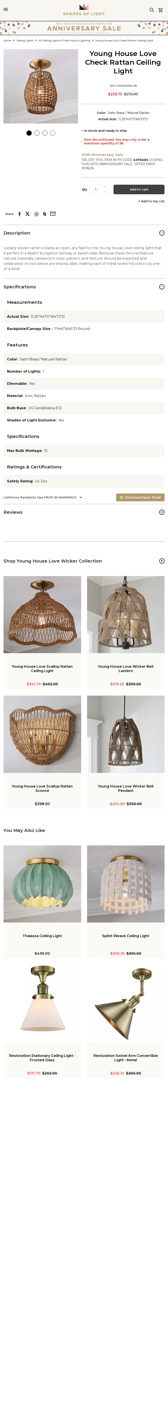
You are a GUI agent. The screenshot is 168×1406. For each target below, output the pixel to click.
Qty (84, 189)
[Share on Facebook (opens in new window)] (19, 214)
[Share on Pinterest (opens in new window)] (36, 214)
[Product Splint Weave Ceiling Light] (126, 884)
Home (7, 40)
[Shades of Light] (84, 9)
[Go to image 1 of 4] (29, 133)
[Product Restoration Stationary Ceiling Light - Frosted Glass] (42, 1003)
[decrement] (104, 191)
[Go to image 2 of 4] (37, 133)
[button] (41, 86)
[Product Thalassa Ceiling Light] (42, 884)
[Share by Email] (53, 213)
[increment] (104, 187)
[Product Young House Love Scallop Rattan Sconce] (42, 734)
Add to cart (139, 189)
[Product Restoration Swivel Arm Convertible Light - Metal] (126, 1003)
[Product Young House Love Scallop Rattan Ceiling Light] (42, 614)
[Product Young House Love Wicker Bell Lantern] (126, 614)
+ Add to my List (151, 201)
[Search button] (152, 10)
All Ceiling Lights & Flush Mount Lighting (64, 40)
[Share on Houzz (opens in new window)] (44, 214)
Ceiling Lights (24, 40)
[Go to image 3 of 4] (44, 133)
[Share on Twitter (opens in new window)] (27, 213)
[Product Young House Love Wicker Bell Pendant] (126, 734)
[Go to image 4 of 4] (52, 133)
